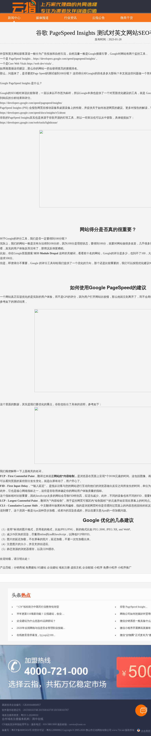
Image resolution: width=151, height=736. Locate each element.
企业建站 (52, 567)
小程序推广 (125, 567)
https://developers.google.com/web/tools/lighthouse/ (29, 122)
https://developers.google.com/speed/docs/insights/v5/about (32, 112)
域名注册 (64, 567)
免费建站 (31, 567)
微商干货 (126, 17)
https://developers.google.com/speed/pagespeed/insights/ (64, 58)
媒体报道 (42, 17)
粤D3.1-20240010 (29, 715)
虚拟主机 (76, 567)
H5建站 (41, 567)
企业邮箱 (87, 567)
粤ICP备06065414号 (21, 730)
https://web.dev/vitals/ (39, 63)
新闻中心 (14, 17)
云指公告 (98, 17)
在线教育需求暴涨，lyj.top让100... (36, 635)
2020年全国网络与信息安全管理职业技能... (41, 627)
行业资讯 (70, 17)
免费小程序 (110, 567)
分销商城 (19, 567)
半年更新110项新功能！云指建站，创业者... (41, 613)
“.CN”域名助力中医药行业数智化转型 (38, 606)
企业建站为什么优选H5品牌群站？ (36, 620)
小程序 (98, 567)
